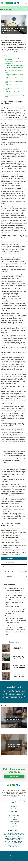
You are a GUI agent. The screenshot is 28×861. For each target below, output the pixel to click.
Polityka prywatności (14, 853)
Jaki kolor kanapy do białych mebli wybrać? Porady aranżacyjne (18, 657)
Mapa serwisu (14, 855)
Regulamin (14, 858)
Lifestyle (14, 819)
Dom (9, 8)
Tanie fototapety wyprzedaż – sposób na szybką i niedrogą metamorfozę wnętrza (14, 838)
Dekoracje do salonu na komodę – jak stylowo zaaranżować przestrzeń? (14, 745)
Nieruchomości (14, 821)
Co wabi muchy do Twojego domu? (15, 65)
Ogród (14, 824)
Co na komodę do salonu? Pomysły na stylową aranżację (18, 648)
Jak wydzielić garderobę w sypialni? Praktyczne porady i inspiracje (19, 666)
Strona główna (3, 8)
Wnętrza (14, 826)
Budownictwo (14, 815)
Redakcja (14, 806)
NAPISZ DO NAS (14, 776)
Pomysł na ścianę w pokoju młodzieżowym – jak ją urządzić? (19, 675)
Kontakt (14, 808)
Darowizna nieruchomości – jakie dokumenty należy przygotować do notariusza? (14, 719)
